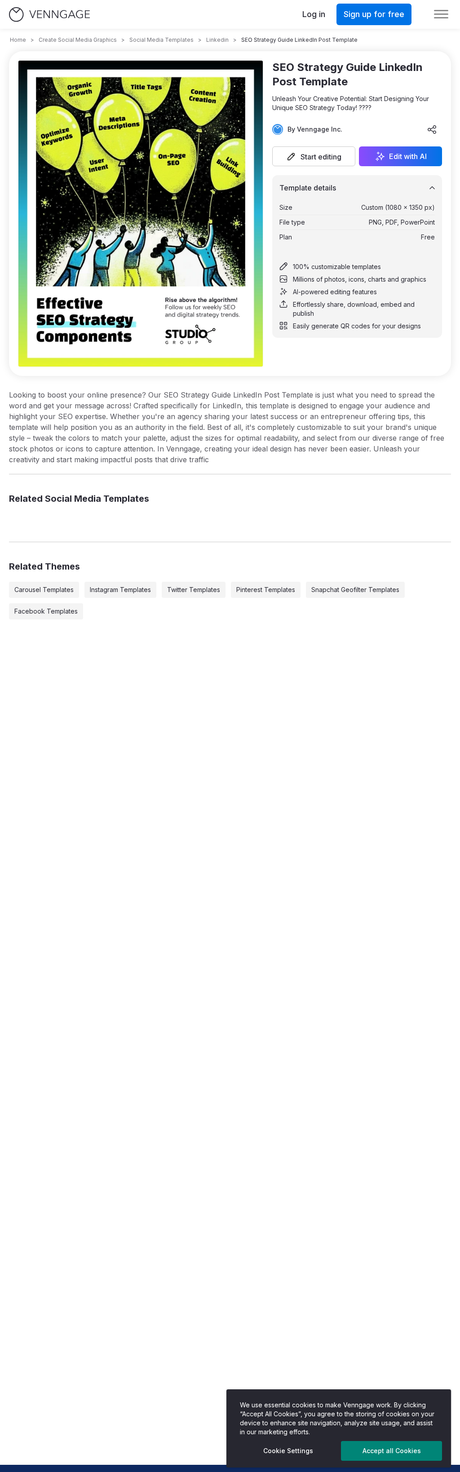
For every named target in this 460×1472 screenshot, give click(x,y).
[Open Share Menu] (432, 129)
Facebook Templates (46, 611)
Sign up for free (374, 14)
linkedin (217, 39)
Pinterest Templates (265, 589)
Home (18, 39)
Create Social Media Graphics (78, 39)
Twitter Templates (193, 589)
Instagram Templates (120, 589)
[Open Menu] (441, 14)
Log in (313, 14)
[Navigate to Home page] (49, 14)
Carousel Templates (44, 589)
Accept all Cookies (392, 1450)
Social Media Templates (161, 39)
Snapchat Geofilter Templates (355, 589)
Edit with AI (408, 156)
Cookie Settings (288, 1450)
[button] (313, 156)
